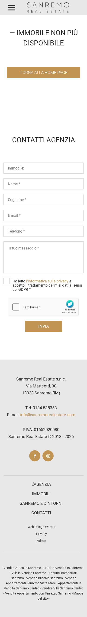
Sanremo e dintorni (41, 503)
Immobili (41, 493)
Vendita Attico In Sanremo (22, 568)
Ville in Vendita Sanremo (29, 573)
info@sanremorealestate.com (47, 414)
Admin (41, 541)
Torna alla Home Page (43, 72)
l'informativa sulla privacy (47, 281)
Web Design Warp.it (41, 527)
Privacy (41, 534)
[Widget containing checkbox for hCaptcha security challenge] (44, 307)
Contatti (41, 512)
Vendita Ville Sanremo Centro (62, 588)
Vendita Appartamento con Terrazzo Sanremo (38, 593)
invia (43, 326)
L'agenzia (41, 484)
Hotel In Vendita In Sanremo (63, 568)
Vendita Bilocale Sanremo (44, 578)
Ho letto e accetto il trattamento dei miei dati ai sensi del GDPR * (47, 285)
